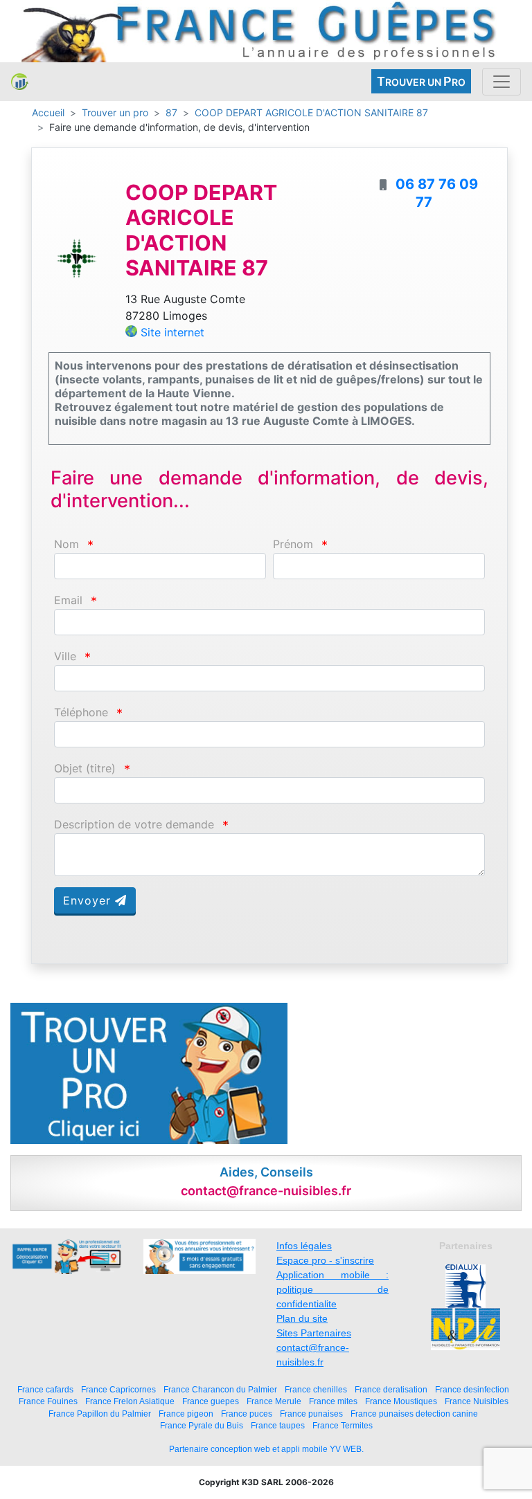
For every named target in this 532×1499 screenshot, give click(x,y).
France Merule (274, 1401)
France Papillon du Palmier (99, 1413)
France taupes (278, 1425)
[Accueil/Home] (19, 81)
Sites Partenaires (313, 1332)
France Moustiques (401, 1401)
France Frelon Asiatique (130, 1401)
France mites (333, 1401)
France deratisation (391, 1389)
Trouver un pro (115, 112)
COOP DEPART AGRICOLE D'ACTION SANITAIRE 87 (311, 112)
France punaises (311, 1413)
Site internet (172, 332)
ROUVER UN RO (421, 81)
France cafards (45, 1389)
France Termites (342, 1425)
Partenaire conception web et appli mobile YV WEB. (266, 1449)
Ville (65, 656)
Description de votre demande (134, 824)
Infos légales (304, 1245)
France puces (246, 1413)
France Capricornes (118, 1389)
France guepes (210, 1401)
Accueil (48, 112)
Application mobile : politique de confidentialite (332, 1289)
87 (171, 112)
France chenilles (316, 1389)
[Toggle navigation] (501, 82)
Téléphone (81, 712)
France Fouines (48, 1401)
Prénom (293, 544)
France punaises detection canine (414, 1413)
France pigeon (186, 1413)
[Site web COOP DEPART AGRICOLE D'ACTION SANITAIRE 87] (76, 257)
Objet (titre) (85, 768)
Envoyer (89, 900)
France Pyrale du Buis (201, 1425)
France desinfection (472, 1389)
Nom (66, 544)
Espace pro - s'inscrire (325, 1260)
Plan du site (302, 1318)
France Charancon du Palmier (220, 1389)
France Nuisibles (476, 1401)
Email (68, 600)
